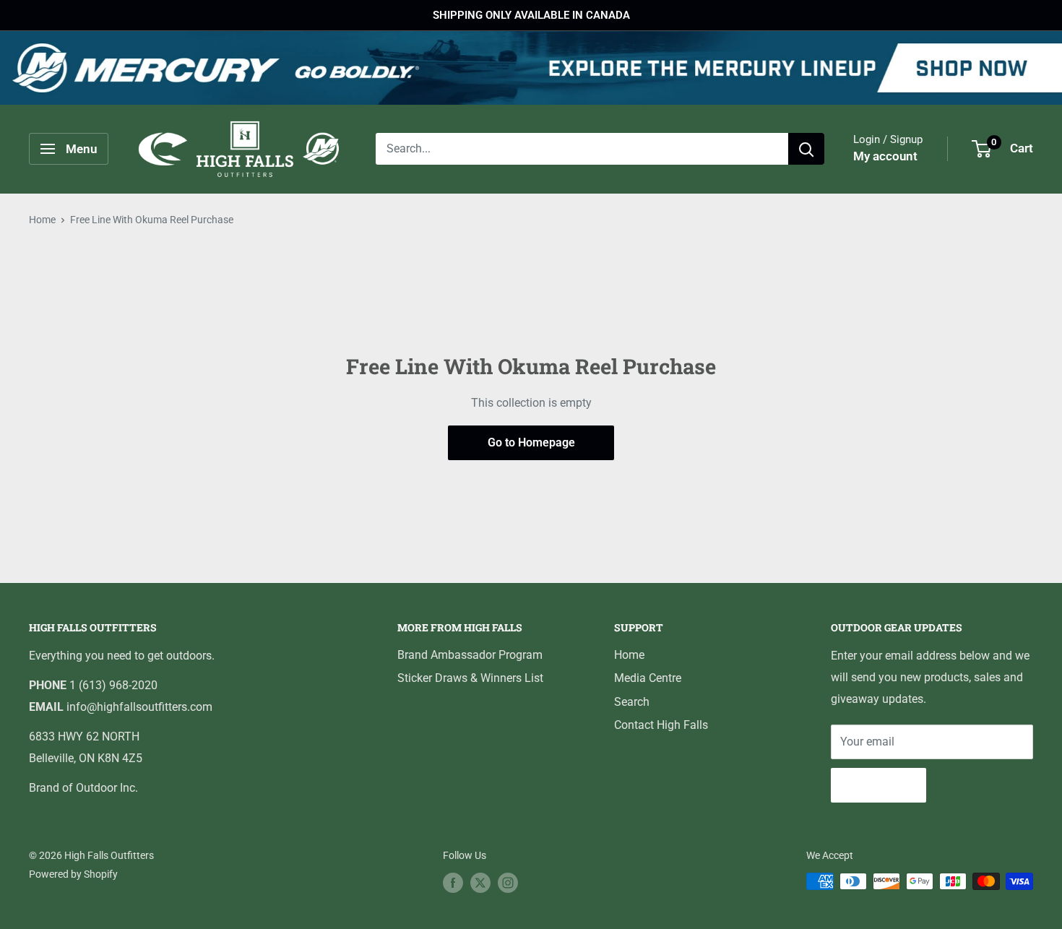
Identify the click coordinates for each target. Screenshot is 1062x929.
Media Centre (647, 678)
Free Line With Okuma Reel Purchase (151, 219)
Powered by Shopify (73, 874)
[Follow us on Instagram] (508, 883)
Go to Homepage (531, 442)
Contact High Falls (661, 725)
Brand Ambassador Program (470, 655)
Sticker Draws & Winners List (470, 678)
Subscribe (878, 785)
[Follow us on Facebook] (453, 883)
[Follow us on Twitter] (480, 883)
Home (42, 219)
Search (631, 702)
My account (885, 157)
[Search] (806, 149)
